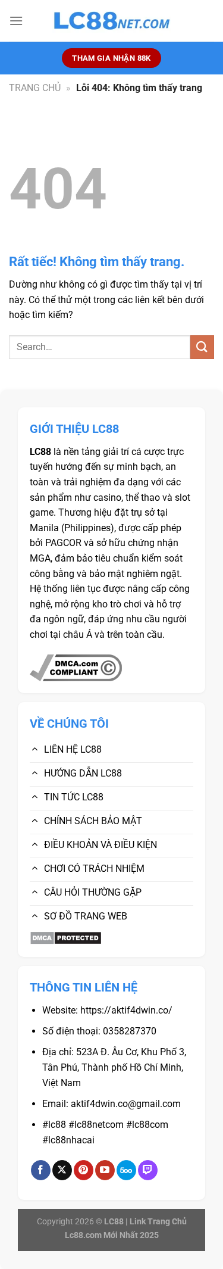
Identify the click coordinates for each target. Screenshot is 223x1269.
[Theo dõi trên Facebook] (41, 1170)
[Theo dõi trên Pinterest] (83, 1170)
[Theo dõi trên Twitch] (148, 1170)
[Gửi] (202, 346)
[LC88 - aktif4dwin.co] (111, 21)
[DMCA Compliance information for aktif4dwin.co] (76, 667)
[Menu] (16, 20)
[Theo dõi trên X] (62, 1170)
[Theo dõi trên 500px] (126, 1170)
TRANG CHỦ (35, 87)
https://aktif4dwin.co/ (126, 1010)
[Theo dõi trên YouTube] (105, 1170)
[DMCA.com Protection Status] (66, 937)
